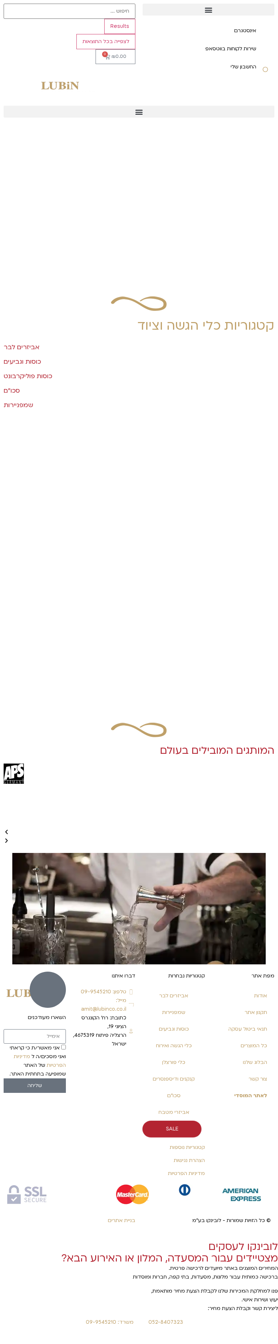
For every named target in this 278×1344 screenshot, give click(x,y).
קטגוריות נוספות (187, 1147)
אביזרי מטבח (174, 1112)
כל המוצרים (254, 1045)
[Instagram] (126, 1065)
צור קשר (258, 1078)
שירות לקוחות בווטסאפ (230, 48)
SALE (172, 1129)
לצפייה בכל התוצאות (106, 41)
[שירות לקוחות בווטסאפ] (265, 54)
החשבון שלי (243, 66)
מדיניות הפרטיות (186, 1173)
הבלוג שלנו (255, 1062)
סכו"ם (174, 1095)
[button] (208, 10)
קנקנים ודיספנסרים (174, 1078)
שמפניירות (173, 1012)
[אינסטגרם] (265, 35)
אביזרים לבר (173, 995)
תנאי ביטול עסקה (247, 1029)
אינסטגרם (245, 30)
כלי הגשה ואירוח (174, 1045)
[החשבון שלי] (265, 72)
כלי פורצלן (173, 1062)
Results (119, 26)
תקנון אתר (256, 1012)
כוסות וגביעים (174, 1029)
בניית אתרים (121, 1220)
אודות (260, 995)
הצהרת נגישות (189, 1160)
